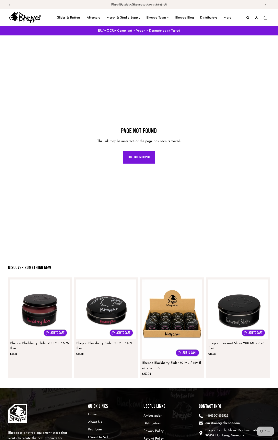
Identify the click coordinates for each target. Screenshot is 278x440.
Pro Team (95, 429)
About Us (95, 422)
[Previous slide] (9, 4)
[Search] (247, 17)
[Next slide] (265, 4)
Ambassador (152, 415)
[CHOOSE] (55, 333)
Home (92, 414)
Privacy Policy (153, 431)
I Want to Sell (98, 437)
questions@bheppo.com (222, 423)
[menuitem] (227, 17)
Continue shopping (139, 157)
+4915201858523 (216, 415)
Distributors (152, 423)
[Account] (256, 17)
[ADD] (187, 352)
